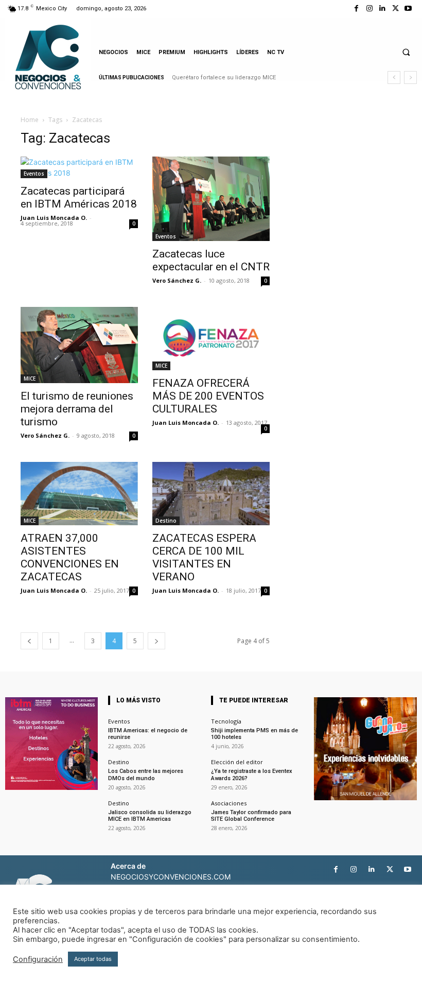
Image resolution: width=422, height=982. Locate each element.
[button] (406, 52)
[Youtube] (408, 8)
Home (30, 119)
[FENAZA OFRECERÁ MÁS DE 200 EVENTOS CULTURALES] (211, 338)
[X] (395, 8)
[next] (410, 77)
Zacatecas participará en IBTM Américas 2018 (79, 197)
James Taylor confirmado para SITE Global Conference (251, 815)
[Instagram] (369, 8)
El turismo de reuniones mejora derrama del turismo (77, 409)
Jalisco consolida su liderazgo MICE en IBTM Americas (149, 815)
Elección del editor (237, 762)
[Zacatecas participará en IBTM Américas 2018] (79, 167)
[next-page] (156, 640)
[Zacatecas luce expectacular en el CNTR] (211, 199)
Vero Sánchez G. (176, 280)
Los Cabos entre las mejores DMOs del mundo (145, 774)
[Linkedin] (382, 8)
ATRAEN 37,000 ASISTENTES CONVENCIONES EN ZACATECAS (70, 557)
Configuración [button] (38, 959)
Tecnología (226, 721)
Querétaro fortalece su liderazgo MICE (224, 77)
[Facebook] (356, 8)
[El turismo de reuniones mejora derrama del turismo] (79, 345)
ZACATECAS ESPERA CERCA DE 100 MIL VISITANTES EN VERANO (204, 557)
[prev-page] (29, 640)
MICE (30, 378)
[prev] (394, 77)
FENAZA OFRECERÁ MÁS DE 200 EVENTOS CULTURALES (208, 396)
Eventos (34, 173)
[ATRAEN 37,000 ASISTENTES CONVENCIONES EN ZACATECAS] (79, 493)
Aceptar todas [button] (93, 958)
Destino (166, 520)
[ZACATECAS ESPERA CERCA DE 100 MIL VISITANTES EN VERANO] (211, 493)
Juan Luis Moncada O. (54, 217)
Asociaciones (229, 803)
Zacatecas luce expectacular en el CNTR (211, 260)
